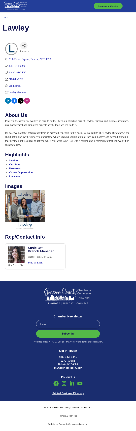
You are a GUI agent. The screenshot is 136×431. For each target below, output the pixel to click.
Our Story (15, 164)
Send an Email (35, 262)
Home (5, 17)
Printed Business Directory (68, 393)
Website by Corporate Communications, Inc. (68, 424)
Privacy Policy (71, 342)
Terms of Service (89, 342)
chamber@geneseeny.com (68, 367)
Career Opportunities (21, 172)
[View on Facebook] (14, 102)
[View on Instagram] (27, 102)
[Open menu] (130, 6)
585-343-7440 (68, 356)
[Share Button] (24, 45)
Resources (15, 168)
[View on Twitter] (21, 102)
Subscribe (68, 333)
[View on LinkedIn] (8, 102)
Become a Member (108, 6)
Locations (14, 176)
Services (13, 160)
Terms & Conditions (68, 416)
